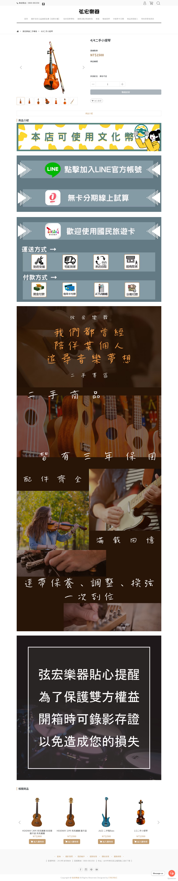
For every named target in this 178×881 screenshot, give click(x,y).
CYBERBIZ (112, 877)
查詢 (59, 856)
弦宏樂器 (75, 877)
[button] (83, 67)
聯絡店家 (126, 92)
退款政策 (93, 856)
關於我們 (69, 856)
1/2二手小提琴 (141, 830)
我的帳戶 (81, 856)
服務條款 (117, 856)
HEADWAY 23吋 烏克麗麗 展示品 (72, 830)
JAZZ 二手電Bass (106, 830)
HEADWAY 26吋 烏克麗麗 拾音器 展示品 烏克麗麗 (37, 832)
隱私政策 (105, 856)
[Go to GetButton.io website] (172, 878)
